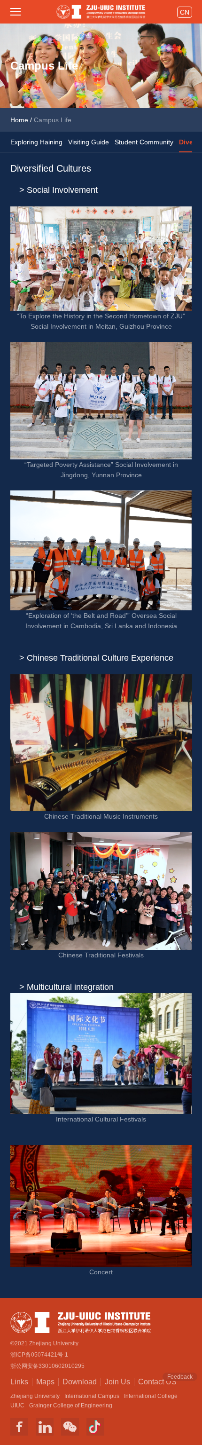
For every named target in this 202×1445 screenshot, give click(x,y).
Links (19, 1382)
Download (79, 1382)
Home (19, 120)
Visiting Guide (88, 142)
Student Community (144, 142)
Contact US (157, 1381)
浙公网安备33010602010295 (47, 1366)
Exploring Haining (36, 142)
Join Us (117, 1382)
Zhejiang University (35, 1396)
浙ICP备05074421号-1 (39, 1354)
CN (184, 12)
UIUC (17, 1405)
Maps (45, 1382)
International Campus (91, 1396)
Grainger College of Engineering (70, 1405)
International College (151, 1396)
